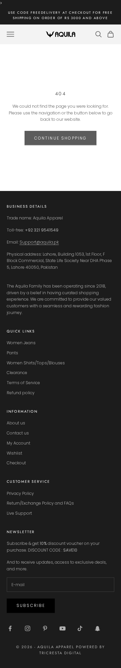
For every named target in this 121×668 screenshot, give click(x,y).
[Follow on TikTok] (80, 628)
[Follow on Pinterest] (45, 628)
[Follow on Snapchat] (97, 628)
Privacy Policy (20, 493)
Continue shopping (60, 138)
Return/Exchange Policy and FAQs (40, 503)
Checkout (16, 463)
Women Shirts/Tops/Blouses (36, 363)
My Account (18, 443)
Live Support (19, 513)
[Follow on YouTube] (62, 628)
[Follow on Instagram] (27, 628)
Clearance (17, 372)
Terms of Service (23, 383)
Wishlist (14, 453)
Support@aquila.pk (39, 242)
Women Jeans (21, 343)
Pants (12, 353)
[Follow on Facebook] (10, 628)
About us (16, 423)
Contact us (18, 433)
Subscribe (30, 605)
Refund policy (21, 393)
